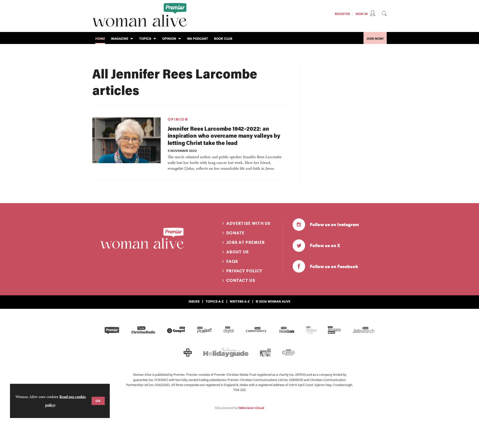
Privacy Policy (244, 270)
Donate (235, 232)
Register (342, 14)
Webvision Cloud (251, 408)
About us (237, 251)
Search (384, 13)
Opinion (178, 119)
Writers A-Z (240, 301)
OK (98, 401)
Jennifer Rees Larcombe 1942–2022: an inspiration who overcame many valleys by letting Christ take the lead (224, 135)
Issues (194, 301)
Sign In (362, 14)
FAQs (232, 261)
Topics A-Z (215, 301)
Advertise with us (248, 223)
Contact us (240, 280)
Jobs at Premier (245, 242)
